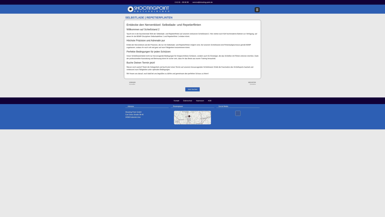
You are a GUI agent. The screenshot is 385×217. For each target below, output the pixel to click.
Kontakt (176, 101)
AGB (209, 101)
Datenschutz (187, 101)
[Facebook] (237, 113)
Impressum (200, 101)
